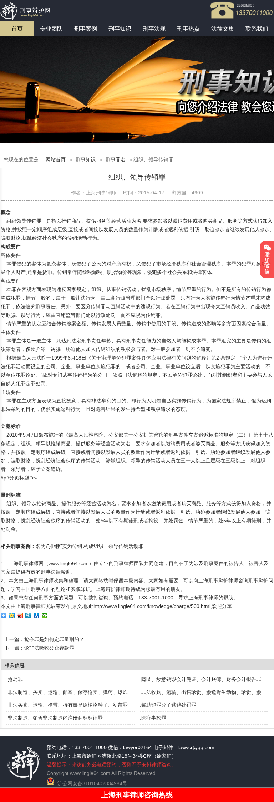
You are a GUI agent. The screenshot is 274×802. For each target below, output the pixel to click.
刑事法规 (154, 29)
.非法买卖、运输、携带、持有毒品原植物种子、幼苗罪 (67, 705)
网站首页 (56, 159)
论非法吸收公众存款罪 (49, 648)
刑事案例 (85, 29)
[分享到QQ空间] (12, 615)
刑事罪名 (116, 159)
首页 (17, 29)
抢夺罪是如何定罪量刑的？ (54, 639)
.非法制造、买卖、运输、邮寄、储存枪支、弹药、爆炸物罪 (72, 692)
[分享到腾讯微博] (28, 615)
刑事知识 (119, 29)
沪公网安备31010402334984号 (92, 783)
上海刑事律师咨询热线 (137, 795)
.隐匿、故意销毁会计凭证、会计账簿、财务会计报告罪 (200, 679)
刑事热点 (188, 29)
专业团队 (51, 29)
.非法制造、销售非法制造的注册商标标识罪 (54, 718)
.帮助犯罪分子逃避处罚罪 (168, 705)
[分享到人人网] (37, 615)
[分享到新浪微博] (20, 615)
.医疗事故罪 (153, 718)
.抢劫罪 (14, 679)
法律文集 (222, 29)
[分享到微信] (45, 615)
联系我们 (256, 29)
